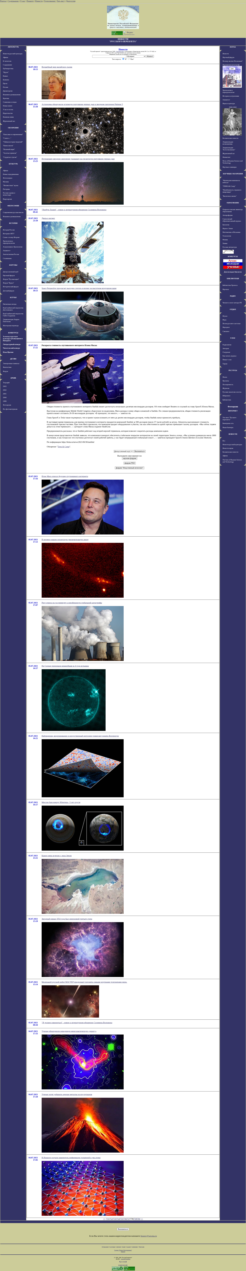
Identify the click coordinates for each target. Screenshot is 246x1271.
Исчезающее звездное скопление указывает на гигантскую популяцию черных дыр (78, 159)
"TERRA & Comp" (229, 186)
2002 (5, 390)
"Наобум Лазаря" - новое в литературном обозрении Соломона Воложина (74, 210)
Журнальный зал (9, 121)
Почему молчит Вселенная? (233, 61)
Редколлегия (227, 345)
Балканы (6, 80)
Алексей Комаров (125, 1259)
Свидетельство (120, 51)
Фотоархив (7, 405)
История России (9, 230)
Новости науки (228, 448)
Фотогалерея (7, 178)
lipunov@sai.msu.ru (149, 1236)
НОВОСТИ (233, 434)
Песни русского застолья (231, 323)
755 (121, 1219)
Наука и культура (229, 103)
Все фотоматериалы (10, 409)
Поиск (225, 377)
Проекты (226, 381)
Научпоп (226, 289)
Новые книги (7, 106)
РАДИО (233, 296)
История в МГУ (8, 234)
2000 (5, 397)
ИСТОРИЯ (13, 223)
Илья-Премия (8, 352)
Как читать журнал (229, 356)
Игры (224, 320)
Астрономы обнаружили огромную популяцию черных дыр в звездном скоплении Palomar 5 (82, 104)
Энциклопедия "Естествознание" (229, 149)
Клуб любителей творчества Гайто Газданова (13, 315)
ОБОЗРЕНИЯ (13, 128)
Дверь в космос (48, 218)
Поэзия (5, 87)
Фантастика (7, 367)
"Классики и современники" (13, 134)
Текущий (6, 383)
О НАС (232, 338)
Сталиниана (7, 258)
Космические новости (230, 138)
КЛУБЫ (13, 297)
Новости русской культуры (12, 54)
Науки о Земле (228, 228)
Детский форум (8, 291)
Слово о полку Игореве (11, 237)
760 (138, 1219)
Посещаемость (228, 384)
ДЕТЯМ (13, 359)
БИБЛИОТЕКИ (233, 279)
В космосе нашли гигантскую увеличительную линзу (65, 539)
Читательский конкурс (11, 348)
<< (104, 1219)
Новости (39, 1)
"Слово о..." (7, 138)
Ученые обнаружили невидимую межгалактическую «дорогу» (69, 1031)
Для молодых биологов (233, 272)
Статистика (135, 1246)
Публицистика (8, 68)
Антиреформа (228, 215)
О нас (22, 1)
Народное (226, 327)
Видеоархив (7, 199)
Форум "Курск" (8, 283)
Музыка (6, 182)
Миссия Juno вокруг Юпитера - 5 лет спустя (61, 802)
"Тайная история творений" (13, 142)
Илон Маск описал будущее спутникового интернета (65, 476)
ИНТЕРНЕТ (233, 411)
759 (135, 1219)
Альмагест (6, 251)
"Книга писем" (8, 146)
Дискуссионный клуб (10, 272)
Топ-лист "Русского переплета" (229, 419)
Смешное (226, 331)
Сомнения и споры (10, 102)
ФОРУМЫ (13, 265)
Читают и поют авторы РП (232, 303)
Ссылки (128, 1246)
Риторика (6, 189)
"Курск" (6, 72)
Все (224, 441)
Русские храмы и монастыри (9, 194)
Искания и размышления (11, 95)
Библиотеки (227, 400)
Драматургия (7, 91)
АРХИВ (13, 378)
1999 (5, 401)
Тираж (225, 364)
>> (142, 1219)
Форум (5, 371)
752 (110, 1219)
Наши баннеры (228, 427)
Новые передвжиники (11, 174)
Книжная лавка (8, 117)
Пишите (30, 1)
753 (114, 1219)
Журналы (226, 388)
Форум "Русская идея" (11, 279)
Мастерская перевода (11, 326)
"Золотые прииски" (10, 153)
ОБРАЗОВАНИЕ (233, 203)
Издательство (8, 113)
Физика (225, 240)
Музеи (225, 316)
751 (107, 1219)
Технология (227, 236)
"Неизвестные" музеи (10, 185)
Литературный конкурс (12, 344)
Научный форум (9, 275)
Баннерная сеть (228, 423)
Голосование (50, 1)
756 (124, 1219)
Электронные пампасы (11, 363)
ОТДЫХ (233, 309)
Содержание (13, 1)
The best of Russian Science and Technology (232, 461)
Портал (3, 1)
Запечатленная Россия (11, 254)
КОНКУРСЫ (13, 333)
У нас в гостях (8, 109)
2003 (5, 386)
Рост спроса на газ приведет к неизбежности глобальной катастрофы (72, 603)
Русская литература (230, 247)
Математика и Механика (231, 232)
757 (128, 1219)
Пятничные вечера (9, 304)
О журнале (226, 352)
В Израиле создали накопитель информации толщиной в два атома (71, 1158)
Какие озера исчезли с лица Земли (57, 856)
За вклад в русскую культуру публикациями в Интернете (13, 339)
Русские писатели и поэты (232, 392)
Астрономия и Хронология (12, 247)
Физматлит (226, 157)
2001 (5, 394)
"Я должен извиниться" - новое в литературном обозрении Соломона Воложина (77, 1023)
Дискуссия (70, 1)
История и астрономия (231, 96)
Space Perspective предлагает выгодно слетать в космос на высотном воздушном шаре (79, 288)
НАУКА (233, 47)
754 (117, 1219)
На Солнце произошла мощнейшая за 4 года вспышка (65, 666)
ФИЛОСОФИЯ (13, 206)
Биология (226, 225)
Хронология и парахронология (9, 242)
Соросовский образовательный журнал (232, 220)
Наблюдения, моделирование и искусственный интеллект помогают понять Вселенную (80, 736)
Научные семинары (230, 167)
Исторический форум (10, 287)
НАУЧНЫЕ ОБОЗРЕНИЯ (233, 174)
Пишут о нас (227, 360)
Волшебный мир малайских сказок (57, 67)
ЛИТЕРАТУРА (13, 47)
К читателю (7, 61)
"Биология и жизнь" (230, 196)
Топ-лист (61, 1)
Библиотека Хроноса (230, 285)
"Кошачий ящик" (9, 149)
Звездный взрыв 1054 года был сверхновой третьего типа (67, 919)
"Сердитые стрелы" (10, 157)
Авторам (226, 348)
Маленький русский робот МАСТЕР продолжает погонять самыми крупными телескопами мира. (84, 982)
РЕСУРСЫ (233, 370)
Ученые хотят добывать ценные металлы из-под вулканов (67, 1094)
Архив (123, 1246)
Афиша (5, 57)
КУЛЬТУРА (13, 164)
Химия (225, 243)
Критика (6, 98)
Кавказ (5, 76)
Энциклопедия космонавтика (228, 143)
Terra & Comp (63, 447)
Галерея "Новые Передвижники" (123, 1250)
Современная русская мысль (13, 212)
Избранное (226, 396)
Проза (5, 83)
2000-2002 (233, 107)
